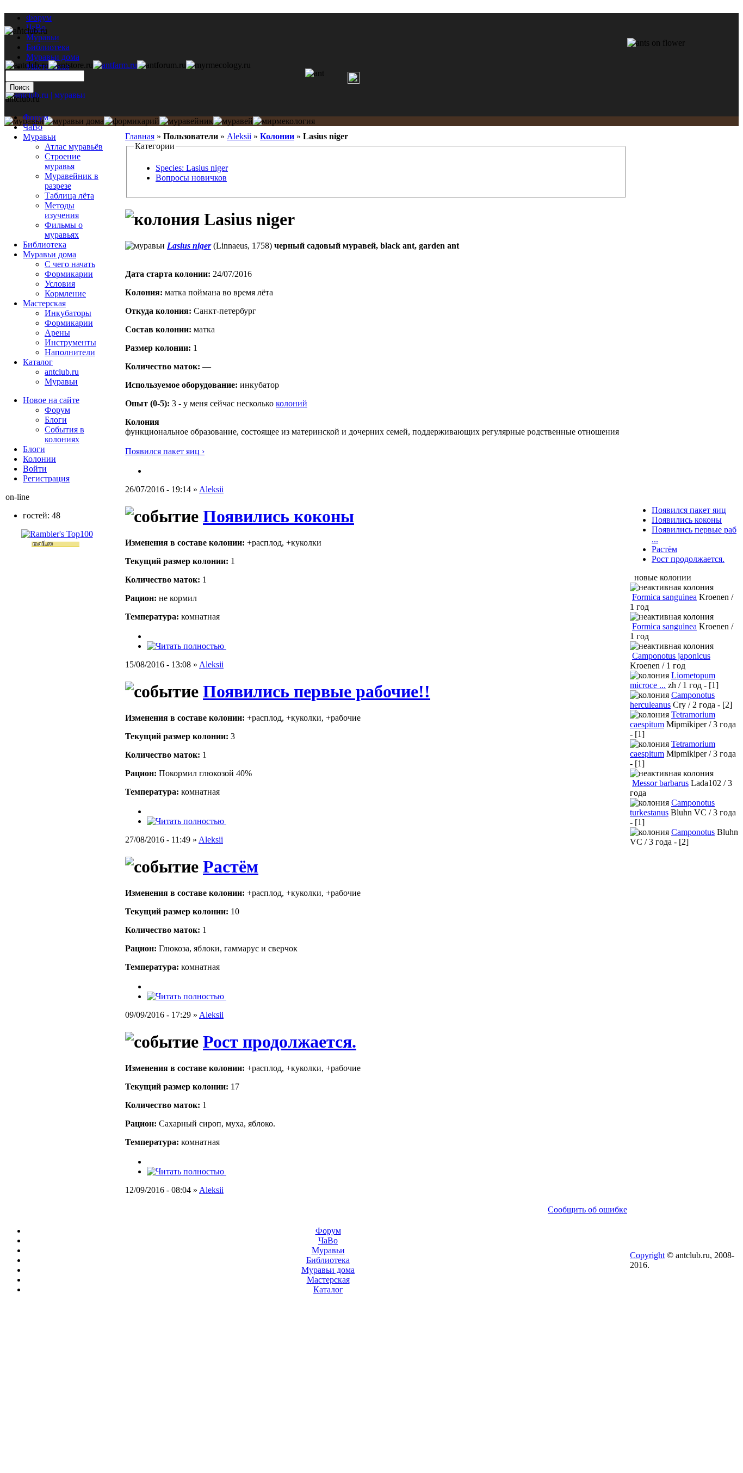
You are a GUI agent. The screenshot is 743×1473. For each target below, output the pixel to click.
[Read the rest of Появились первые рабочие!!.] (186, 821)
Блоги (56, 419)
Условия (60, 283)
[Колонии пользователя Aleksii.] (151, 470)
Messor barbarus (660, 783)
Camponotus (693, 832)
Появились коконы (278, 516)
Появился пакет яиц (689, 510)
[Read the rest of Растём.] (186, 996)
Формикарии (69, 273)
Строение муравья (63, 161)
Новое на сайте (51, 400)
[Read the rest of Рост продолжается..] (186, 1171)
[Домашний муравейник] (115, 65)
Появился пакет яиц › (165, 451)
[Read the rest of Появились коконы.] (186, 646)
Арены (57, 332)
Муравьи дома (49, 254)
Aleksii (239, 136)
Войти (35, 468)
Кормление (65, 293)
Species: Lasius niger (192, 167)
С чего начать (70, 264)
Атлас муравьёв (74, 146)
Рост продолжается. (279, 1041)
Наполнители (70, 352)
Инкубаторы (68, 313)
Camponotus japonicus (671, 655)
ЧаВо (32, 127)
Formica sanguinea (664, 597)
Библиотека (44, 244)
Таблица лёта (69, 195)
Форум (39, 17)
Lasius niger (189, 245)
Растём (230, 866)
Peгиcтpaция (46, 478)
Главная (139, 136)
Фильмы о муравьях (64, 229)
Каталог (38, 362)
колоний (291, 403)
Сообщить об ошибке (587, 1209)
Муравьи (39, 136)
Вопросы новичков (191, 177)
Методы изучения (62, 210)
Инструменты (70, 342)
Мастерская (44, 303)
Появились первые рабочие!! (316, 691)
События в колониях (64, 434)
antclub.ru (62, 371)
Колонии (277, 136)
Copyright (647, 1255)
